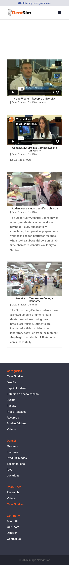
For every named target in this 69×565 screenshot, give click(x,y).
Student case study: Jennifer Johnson (34, 208)
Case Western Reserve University (34, 98)
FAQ (9, 469)
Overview (12, 446)
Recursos (13, 417)
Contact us (14, 538)
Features (12, 452)
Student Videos (16, 423)
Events (11, 399)
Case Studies (19, 102)
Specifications (16, 463)
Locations (13, 475)
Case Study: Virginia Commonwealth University (34, 149)
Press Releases (16, 411)
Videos (42, 102)
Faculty (11, 405)
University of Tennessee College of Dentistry (34, 300)
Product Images (17, 458)
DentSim (32, 102)
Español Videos (16, 388)
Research (13, 492)
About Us (12, 521)
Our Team (13, 527)
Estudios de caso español (23, 394)
